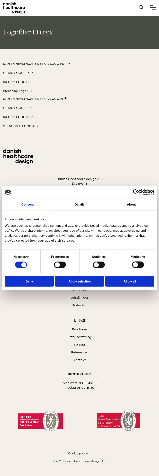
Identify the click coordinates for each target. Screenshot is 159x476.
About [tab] (131, 204)
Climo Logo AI (15, 108)
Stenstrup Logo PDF (18, 91)
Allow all (130, 281)
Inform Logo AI (16, 117)
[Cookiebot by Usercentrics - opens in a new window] (136, 192)
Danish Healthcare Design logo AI (33, 99)
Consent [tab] (27, 204)
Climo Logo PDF (17, 73)
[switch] (56, 263)
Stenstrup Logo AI (19, 126)
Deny (29, 281)
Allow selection (80, 281)
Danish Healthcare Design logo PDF (34, 64)
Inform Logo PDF (18, 82)
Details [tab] (80, 204)
